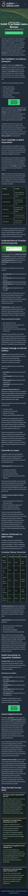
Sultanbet (17, 43)
